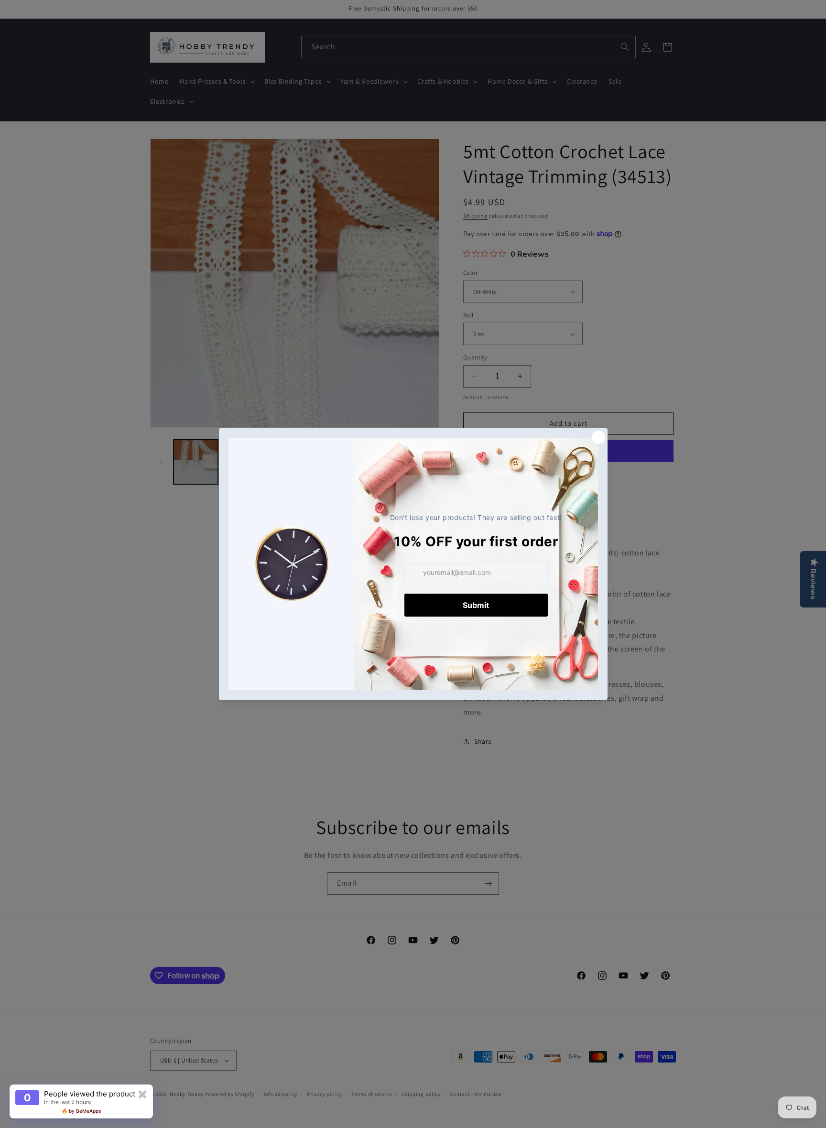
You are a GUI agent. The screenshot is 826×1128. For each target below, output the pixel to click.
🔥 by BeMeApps (81, 1111)
